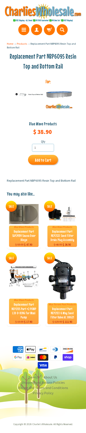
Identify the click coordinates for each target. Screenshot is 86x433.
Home (10, 43)
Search (34, 377)
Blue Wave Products (43, 123)
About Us (50, 377)
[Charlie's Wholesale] (43, 13)
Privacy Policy (43, 393)
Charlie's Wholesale (42, 424)
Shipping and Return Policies (43, 382)
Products (22, 43)
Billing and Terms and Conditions (43, 387)
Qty (43, 141)
